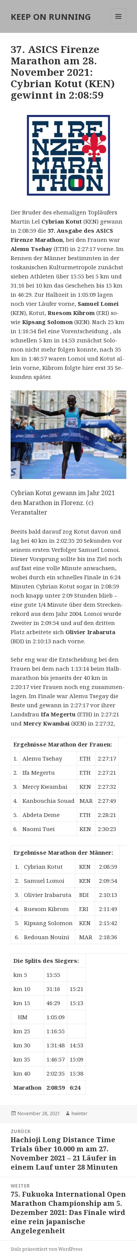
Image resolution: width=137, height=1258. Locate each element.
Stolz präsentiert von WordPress (47, 1249)
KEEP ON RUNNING (51, 16)
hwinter (80, 1113)
